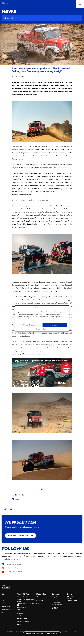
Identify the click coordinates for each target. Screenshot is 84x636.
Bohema (4, 597)
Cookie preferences (71, 632)
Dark (18, 611)
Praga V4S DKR (7, 609)
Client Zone (72, 600)
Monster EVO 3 (22, 607)
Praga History (56, 597)
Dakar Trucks (7, 606)
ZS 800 (38, 597)
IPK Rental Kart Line (24, 621)
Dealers (70, 594)
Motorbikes (41, 594)
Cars (3, 594)
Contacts (70, 596)
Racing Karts (22, 597)
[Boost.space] (60, 632)
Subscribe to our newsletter (20, 535)
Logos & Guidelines (56, 602)
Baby (19, 609)
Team (19, 615)
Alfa (37, 603)
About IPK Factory (24, 594)
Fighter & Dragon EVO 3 (26, 600)
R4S (3, 603)
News (69, 598)
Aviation (39, 600)
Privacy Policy (41, 329)
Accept (54, 325)
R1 (2, 599)
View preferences (29, 325)
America (20, 613)
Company (56, 594)
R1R (3, 601)
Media (54, 599)
